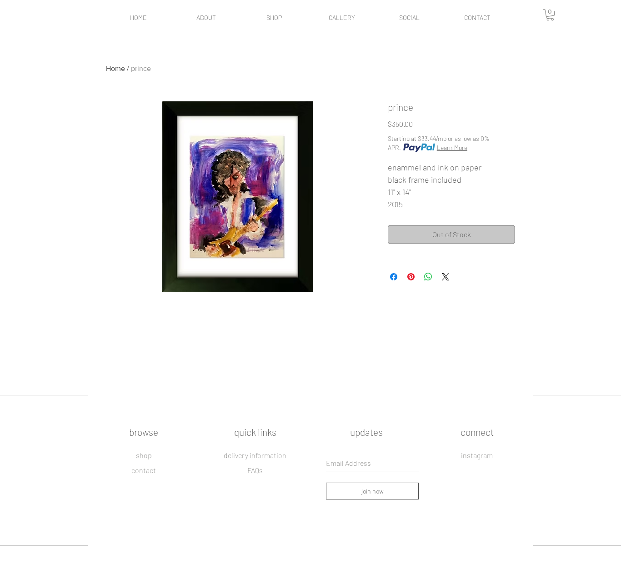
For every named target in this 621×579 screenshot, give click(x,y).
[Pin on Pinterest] (411, 276)
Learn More (452, 147)
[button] (550, 14)
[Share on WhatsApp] (428, 276)
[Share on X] (445, 276)
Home (115, 68)
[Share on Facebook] (393, 276)
